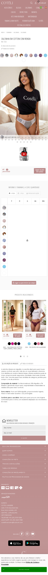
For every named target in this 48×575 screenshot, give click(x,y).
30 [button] (21, 142)
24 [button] (32, 140)
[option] (24, 103)
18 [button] (12, 140)
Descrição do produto (11, 364)
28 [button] (46, 140)
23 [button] (29, 140)
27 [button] (42, 140)
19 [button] (16, 140)
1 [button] (21, 356)
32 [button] (27, 142)
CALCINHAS (16, 32)
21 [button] (22, 140)
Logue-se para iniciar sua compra (24, 283)
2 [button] (24, 356)
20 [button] (19, 140)
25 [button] (36, 140)
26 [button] (39, 140)
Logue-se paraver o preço (39, 171)
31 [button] (24, 142)
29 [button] (17, 142)
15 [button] (2, 140)
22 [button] (26, 140)
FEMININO (9, 32)
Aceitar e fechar (24, 569)
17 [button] (9, 140)
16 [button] (5, 140)
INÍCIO (3, 32)
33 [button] (31, 142)
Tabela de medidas (27, 364)
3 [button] (27, 356)
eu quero (24, 438)
